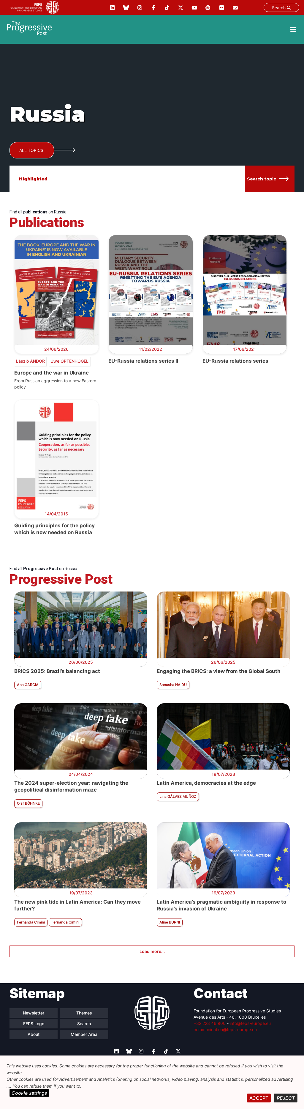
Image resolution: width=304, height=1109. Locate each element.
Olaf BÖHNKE (28, 803)
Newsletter (33, 1012)
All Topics (31, 150)
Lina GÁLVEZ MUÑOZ (177, 796)
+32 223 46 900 (210, 1023)
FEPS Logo (33, 1023)
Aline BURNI (169, 922)
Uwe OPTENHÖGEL (69, 361)
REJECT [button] (286, 1098)
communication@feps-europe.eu (225, 1029)
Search (279, 7)
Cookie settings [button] (29, 1093)
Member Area (84, 1034)
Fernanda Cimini (31, 922)
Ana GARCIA (28, 684)
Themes (84, 1012)
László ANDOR (30, 361)
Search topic (261, 179)
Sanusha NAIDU (173, 684)
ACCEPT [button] (258, 1098)
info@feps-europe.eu (250, 1023)
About (33, 1034)
